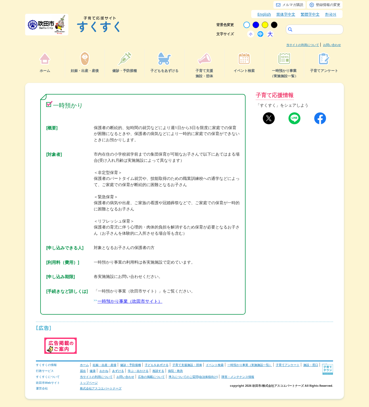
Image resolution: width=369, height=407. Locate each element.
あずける (118, 371)
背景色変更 (225, 24)
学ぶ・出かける (138, 371)
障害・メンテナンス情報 (238, 377)
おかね (103, 371)
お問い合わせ (332, 45)
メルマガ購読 (292, 4)
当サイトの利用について (302, 45)
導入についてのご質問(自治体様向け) (193, 377)
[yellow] (265, 25)
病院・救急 (175, 371)
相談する (158, 371)
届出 (83, 371)
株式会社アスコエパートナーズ (101, 388)
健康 (93, 371)
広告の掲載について (151, 377)
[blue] (256, 25)
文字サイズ (225, 33)
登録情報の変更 (328, 4)
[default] (246, 25)
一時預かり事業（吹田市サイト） (130, 301)
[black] (274, 25)
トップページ (89, 383)
